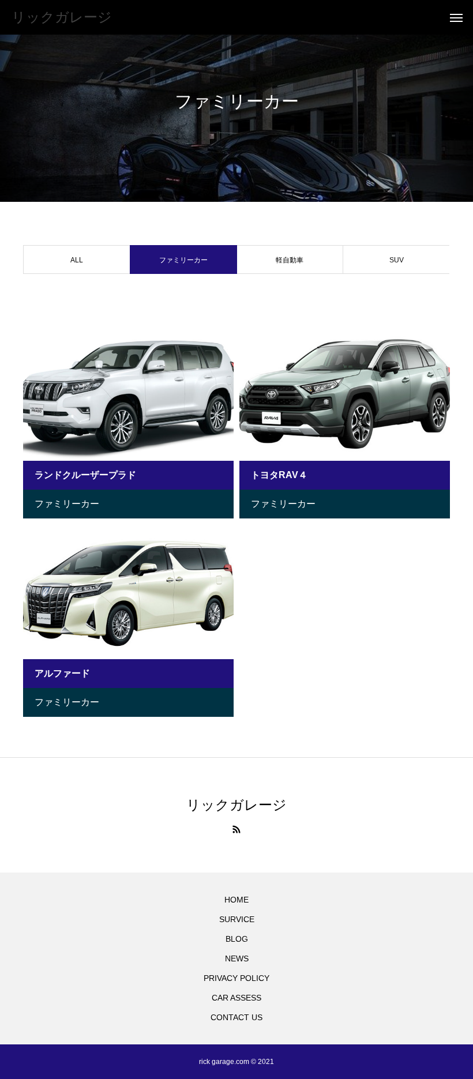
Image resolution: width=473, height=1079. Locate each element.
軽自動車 (289, 260)
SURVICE (236, 919)
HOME (236, 900)
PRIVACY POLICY (236, 978)
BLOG (237, 939)
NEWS (237, 958)
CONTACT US (236, 1017)
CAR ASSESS (236, 998)
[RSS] (236, 829)
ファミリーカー (67, 504)
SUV (396, 260)
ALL (76, 260)
